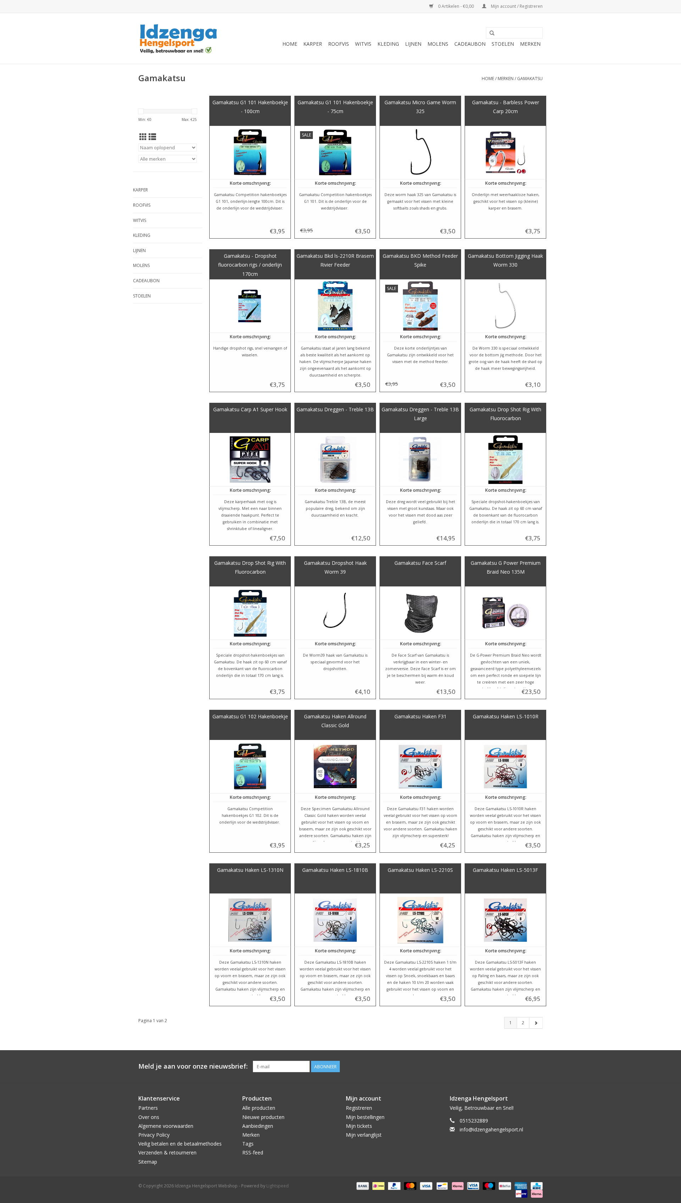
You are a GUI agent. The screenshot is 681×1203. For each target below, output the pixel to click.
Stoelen (503, 43)
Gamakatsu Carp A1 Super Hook (250, 409)
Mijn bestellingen (365, 1117)
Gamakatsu (530, 79)
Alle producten (258, 1107)
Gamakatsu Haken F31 (420, 716)
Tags (248, 1143)
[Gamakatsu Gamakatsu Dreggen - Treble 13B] (335, 459)
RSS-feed (252, 1152)
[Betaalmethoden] (362, 1185)
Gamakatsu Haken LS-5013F (505, 870)
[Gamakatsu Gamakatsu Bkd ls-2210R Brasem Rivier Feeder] (335, 306)
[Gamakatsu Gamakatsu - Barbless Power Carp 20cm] (505, 152)
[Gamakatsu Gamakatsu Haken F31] (420, 766)
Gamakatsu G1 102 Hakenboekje (250, 716)
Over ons (148, 1117)
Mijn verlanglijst (364, 1134)
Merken (530, 43)
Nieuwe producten (263, 1117)
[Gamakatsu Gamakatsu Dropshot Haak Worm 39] (335, 613)
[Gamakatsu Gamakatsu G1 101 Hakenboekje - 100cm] (250, 152)
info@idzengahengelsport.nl (491, 1129)
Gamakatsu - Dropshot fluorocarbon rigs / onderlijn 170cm (250, 264)
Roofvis (338, 43)
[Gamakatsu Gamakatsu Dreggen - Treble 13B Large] (420, 459)
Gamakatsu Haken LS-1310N (250, 870)
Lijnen (413, 43)
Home (289, 43)
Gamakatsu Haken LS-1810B (335, 870)
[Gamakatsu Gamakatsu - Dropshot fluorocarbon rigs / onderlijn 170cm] (250, 306)
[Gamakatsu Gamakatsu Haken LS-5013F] (505, 920)
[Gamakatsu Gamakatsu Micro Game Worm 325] (420, 152)
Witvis (363, 43)
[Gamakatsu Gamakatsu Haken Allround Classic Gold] (335, 766)
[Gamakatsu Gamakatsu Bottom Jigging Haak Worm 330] (505, 306)
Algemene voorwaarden (165, 1126)
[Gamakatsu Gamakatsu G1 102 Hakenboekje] (250, 766)
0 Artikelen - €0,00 (456, 6)
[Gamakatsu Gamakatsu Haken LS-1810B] (335, 920)
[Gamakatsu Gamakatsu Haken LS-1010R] (505, 766)
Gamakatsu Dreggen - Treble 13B (335, 409)
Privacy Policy (154, 1134)
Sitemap (147, 1161)
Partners (148, 1107)
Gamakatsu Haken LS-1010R (505, 716)
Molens (437, 43)
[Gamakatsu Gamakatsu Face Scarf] (420, 613)
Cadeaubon (470, 43)
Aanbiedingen (257, 1126)
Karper (312, 43)
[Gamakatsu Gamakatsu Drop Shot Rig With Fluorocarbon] (505, 459)
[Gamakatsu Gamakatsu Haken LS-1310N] (250, 920)
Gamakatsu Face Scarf (420, 562)
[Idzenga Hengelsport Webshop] (181, 38)
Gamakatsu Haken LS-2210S (420, 870)
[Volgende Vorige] (535, 1023)
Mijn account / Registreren (516, 6)
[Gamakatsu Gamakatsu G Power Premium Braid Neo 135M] (505, 613)
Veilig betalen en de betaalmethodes (180, 1143)
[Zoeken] (492, 33)
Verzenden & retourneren (167, 1152)
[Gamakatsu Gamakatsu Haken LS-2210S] (420, 920)
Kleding (388, 43)
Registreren (359, 1107)
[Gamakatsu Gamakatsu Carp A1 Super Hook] (250, 459)
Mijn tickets (359, 1126)
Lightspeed (277, 1186)
